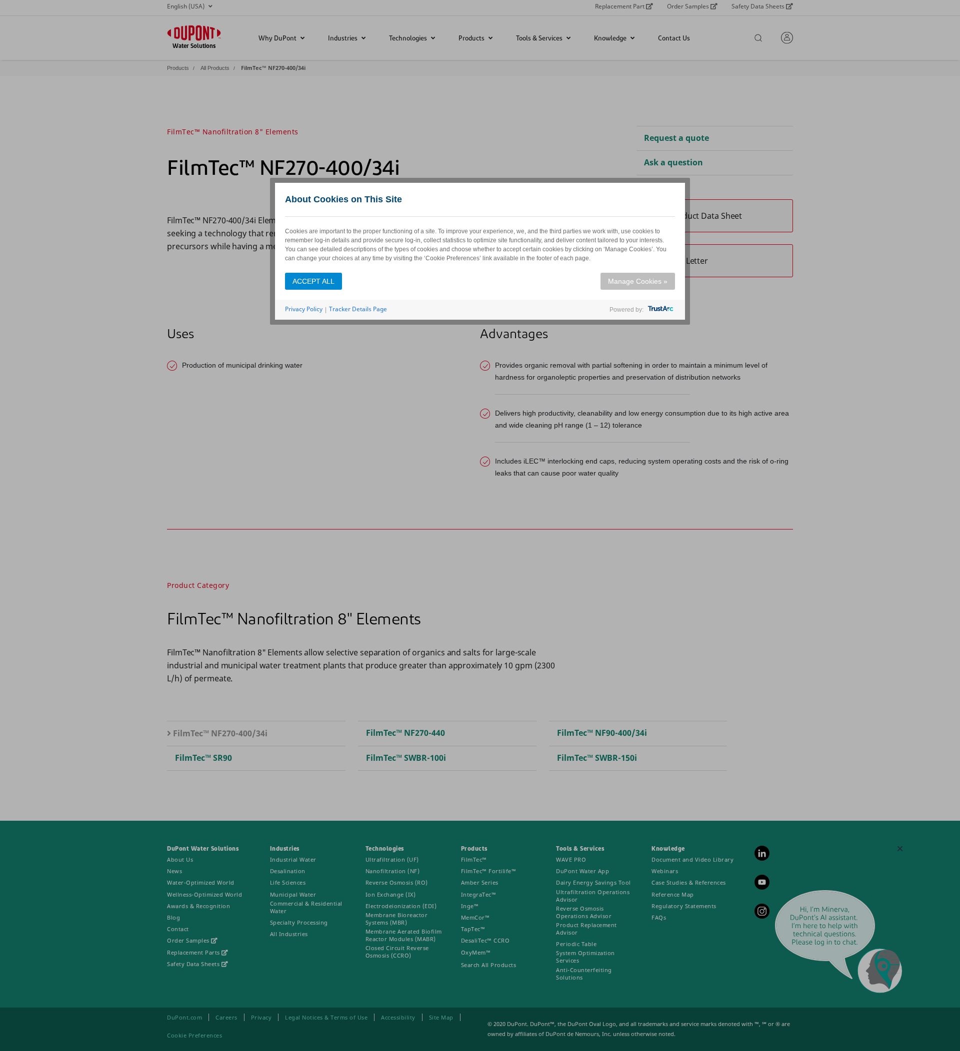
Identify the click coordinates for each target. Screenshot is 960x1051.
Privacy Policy (303, 309)
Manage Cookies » (638, 281)
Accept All (313, 281)
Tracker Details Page (358, 309)
